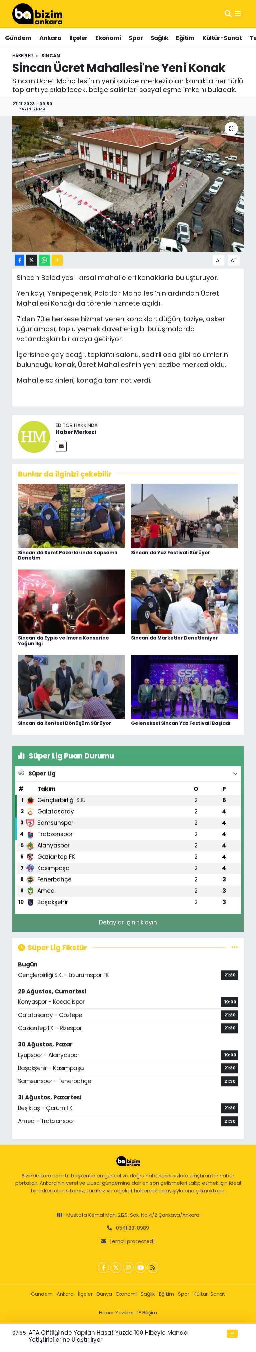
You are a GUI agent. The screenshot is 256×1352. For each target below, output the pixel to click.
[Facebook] (103, 1267)
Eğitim (185, 38)
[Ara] (228, 14)
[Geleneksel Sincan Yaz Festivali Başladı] (184, 686)
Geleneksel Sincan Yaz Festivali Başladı (181, 723)
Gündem (18, 38)
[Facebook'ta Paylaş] (19, 260)
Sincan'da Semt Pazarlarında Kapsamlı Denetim (67, 555)
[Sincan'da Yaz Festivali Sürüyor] (184, 516)
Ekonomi (108, 38)
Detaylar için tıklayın (128, 922)
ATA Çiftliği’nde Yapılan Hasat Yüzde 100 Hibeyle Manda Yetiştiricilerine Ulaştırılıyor (108, 1336)
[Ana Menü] (238, 14)
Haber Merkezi (76, 432)
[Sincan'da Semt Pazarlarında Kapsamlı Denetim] (71, 516)
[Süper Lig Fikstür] (235, 947)
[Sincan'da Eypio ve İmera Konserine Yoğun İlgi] (71, 601)
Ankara (50, 38)
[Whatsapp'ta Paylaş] (44, 260)
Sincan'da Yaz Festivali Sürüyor (170, 552)
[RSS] (152, 1267)
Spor (136, 38)
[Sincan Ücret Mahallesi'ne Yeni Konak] (128, 184)
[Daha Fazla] (57, 260)
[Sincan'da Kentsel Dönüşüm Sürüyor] (71, 686)
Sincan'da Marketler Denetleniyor (174, 638)
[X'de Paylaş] (31, 260)
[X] (115, 1267)
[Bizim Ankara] (37, 14)
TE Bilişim (146, 1312)
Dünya (104, 1293)
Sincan (50, 55)
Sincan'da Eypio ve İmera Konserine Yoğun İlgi (63, 641)
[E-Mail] (61, 446)
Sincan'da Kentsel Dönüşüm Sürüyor (64, 723)
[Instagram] (128, 1267)
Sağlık (159, 38)
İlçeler (78, 38)
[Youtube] (140, 1267)
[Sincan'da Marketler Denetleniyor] (184, 601)
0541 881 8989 (132, 1227)
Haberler (22, 55)
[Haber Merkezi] (34, 436)
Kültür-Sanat (222, 38)
